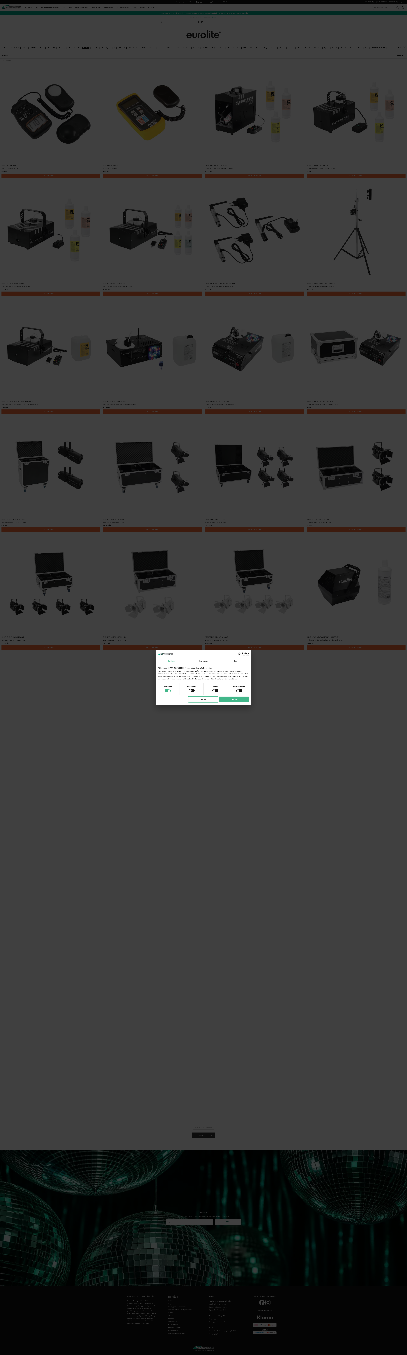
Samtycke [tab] (171, 661)
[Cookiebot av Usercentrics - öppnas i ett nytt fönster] (239, 654)
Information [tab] (203, 661)
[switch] (192, 690)
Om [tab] (235, 661)
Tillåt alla (234, 699)
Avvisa (203, 699)
